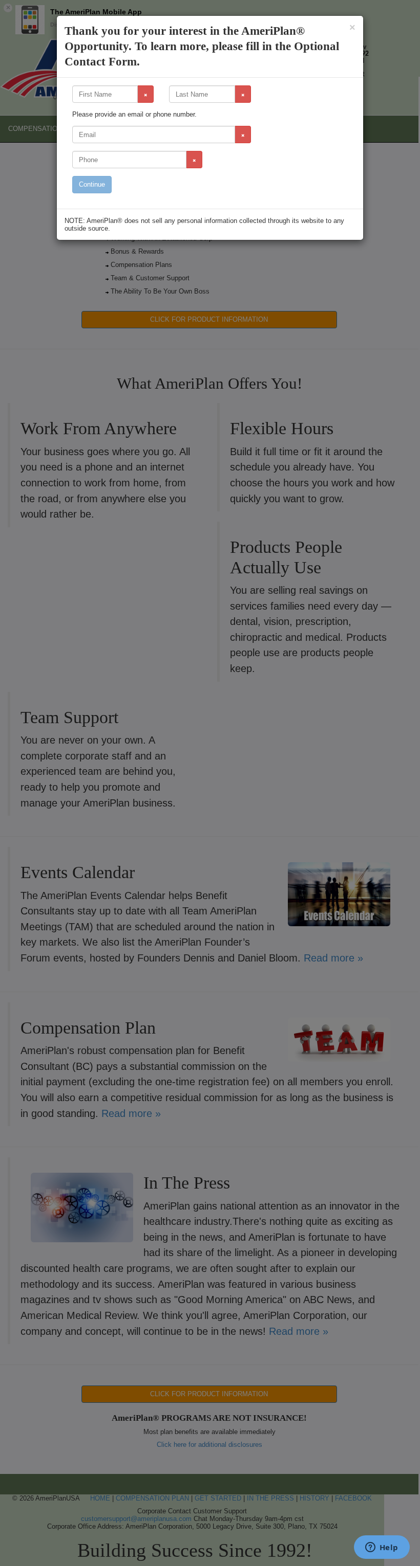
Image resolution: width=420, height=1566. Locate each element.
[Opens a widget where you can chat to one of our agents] (381, 1548)
